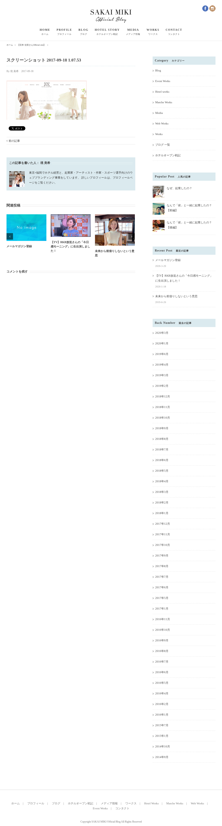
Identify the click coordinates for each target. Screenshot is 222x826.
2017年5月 (161, 598)
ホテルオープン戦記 (168, 155)
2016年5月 (161, 682)
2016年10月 (162, 629)
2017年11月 (162, 534)
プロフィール (35, 803)
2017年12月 (162, 523)
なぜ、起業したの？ (179, 188)
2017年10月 (162, 545)
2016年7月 (161, 661)
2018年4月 (161, 481)
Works (159, 134)
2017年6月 (161, 587)
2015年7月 (161, 725)
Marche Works (163, 102)
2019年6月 (161, 354)
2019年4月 (161, 364)
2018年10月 (162, 417)
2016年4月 (161, 693)
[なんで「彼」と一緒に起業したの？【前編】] (159, 204)
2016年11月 (162, 619)
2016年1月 (161, 714)
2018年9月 (161, 428)
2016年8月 (161, 651)
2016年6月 (161, 672)
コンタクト (122, 808)
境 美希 (14, 71)
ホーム (15, 803)
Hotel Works (151, 803)
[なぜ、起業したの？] (159, 187)
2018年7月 (161, 449)
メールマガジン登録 (19, 246)
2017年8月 (161, 566)
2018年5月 (161, 470)
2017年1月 (161, 608)
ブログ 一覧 (162, 144)
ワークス (131, 803)
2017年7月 (161, 576)
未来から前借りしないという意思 (176, 296)
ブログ (56, 803)
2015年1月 (161, 735)
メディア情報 (109, 803)
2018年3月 (161, 492)
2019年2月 (161, 385)
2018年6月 (161, 460)
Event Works (162, 81)
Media (159, 113)
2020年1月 (161, 343)
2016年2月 (161, 704)
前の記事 (14, 140)
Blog (158, 70)
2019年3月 (161, 375)
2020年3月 (161, 332)
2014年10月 (162, 746)
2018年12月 (162, 396)
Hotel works (162, 91)
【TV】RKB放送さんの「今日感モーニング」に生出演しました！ (70, 246)
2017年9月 (161, 555)
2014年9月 (161, 757)
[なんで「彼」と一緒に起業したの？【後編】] (159, 221)
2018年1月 (161, 513)
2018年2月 (161, 502)
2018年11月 (162, 407)
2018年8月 (161, 438)
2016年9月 (161, 640)
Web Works (161, 123)
